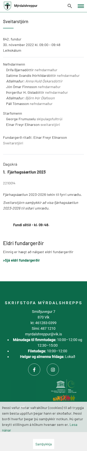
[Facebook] (34, 370)
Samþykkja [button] (43, 444)
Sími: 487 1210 (43, 328)
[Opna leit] (70, 6)
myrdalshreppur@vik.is (43, 334)
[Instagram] (53, 370)
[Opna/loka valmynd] (81, 6)
